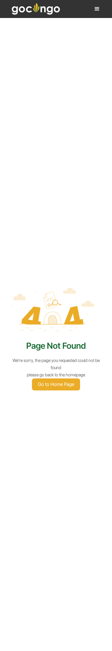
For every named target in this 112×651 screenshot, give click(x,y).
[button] (97, 9)
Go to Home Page (56, 384)
